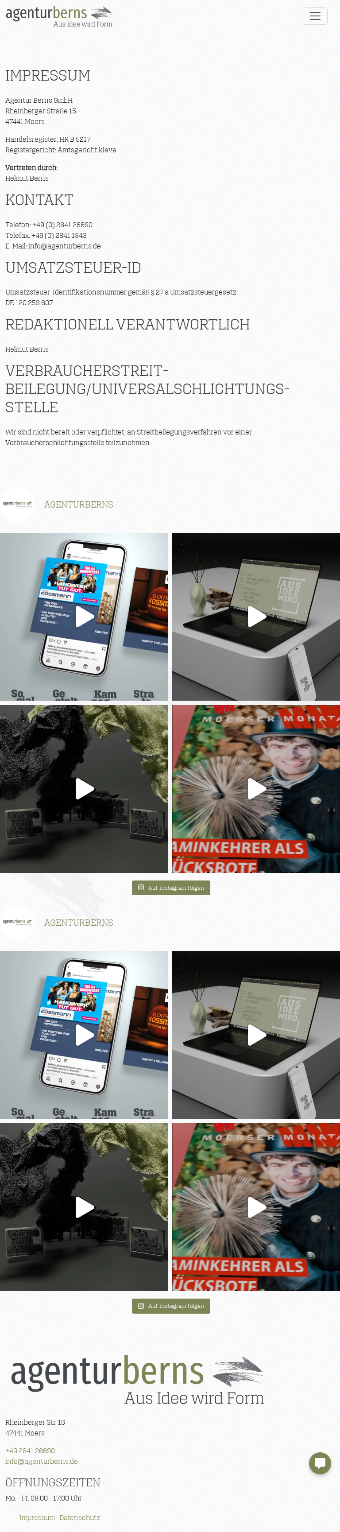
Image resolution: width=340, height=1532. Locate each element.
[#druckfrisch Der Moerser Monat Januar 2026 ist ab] (256, 789)
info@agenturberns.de (41, 1461)
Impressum (37, 1517)
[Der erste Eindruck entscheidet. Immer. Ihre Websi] (256, 617)
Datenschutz (79, 1517)
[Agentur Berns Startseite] (59, 16)
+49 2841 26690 (30, 1451)
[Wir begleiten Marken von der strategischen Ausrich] (84, 789)
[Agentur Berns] (137, 1379)
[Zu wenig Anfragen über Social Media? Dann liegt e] (84, 617)
